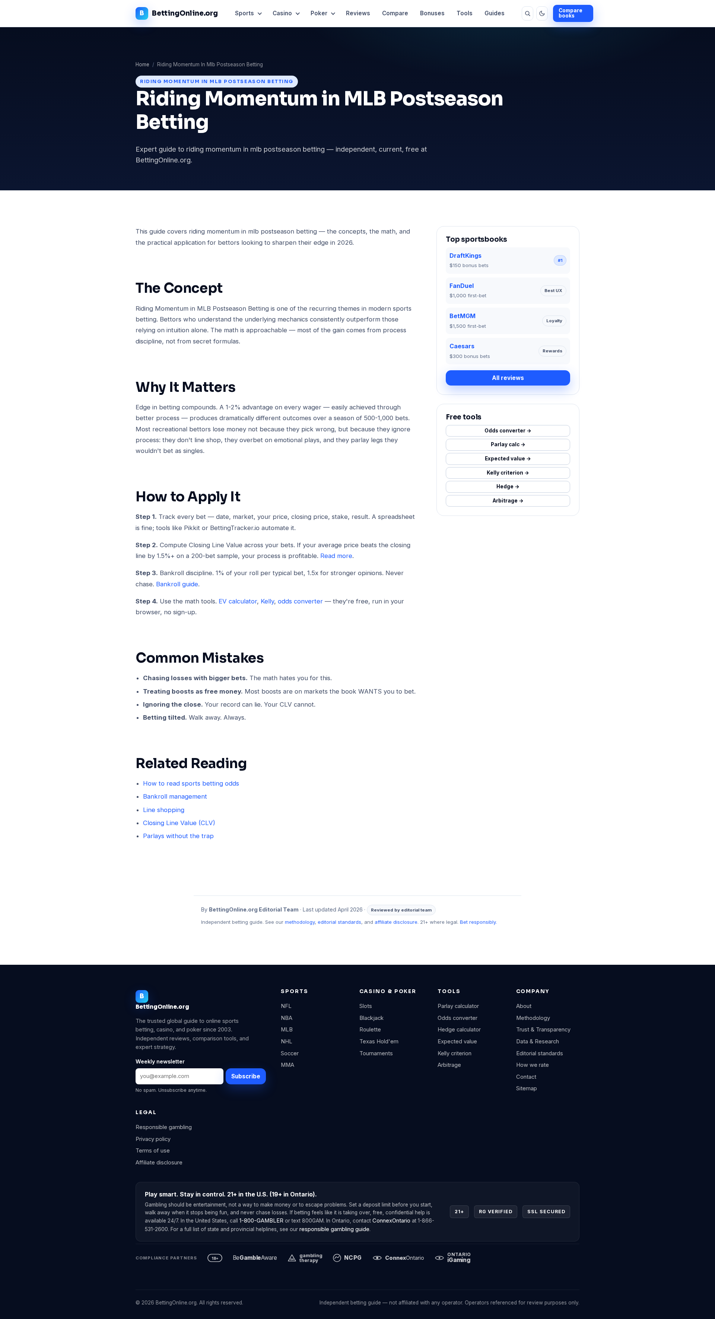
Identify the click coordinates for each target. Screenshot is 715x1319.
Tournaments (376, 1053)
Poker (319, 13)
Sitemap (526, 1088)
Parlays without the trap (178, 836)
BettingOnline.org (185, 13)
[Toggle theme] (542, 13)
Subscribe (245, 1076)
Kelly (267, 601)
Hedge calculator (459, 1029)
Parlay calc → (508, 444)
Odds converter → (507, 431)
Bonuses (432, 13)
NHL (286, 1041)
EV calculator (238, 601)
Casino (282, 13)
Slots (365, 1006)
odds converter (300, 601)
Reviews (358, 13)
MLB (287, 1029)
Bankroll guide (177, 584)
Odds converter (457, 1018)
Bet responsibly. (478, 922)
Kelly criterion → (508, 473)
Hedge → (507, 486)
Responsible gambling (164, 1127)
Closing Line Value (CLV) (179, 823)
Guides (494, 13)
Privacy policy (153, 1139)
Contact (526, 1077)
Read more (336, 555)
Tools (465, 13)
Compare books (570, 13)
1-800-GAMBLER (261, 1220)
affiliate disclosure (396, 922)
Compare (395, 13)
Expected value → (508, 459)
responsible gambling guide (334, 1229)
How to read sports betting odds (191, 783)
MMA (287, 1065)
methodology (300, 922)
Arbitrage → (508, 501)
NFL (286, 1006)
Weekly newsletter (160, 1061)
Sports (244, 13)
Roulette (370, 1029)
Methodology (533, 1018)
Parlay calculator (458, 1006)
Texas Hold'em (378, 1041)
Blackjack (371, 1018)
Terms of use (153, 1150)
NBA (286, 1018)
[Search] (527, 13)
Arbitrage (449, 1065)
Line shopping (163, 810)
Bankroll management (175, 796)
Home (142, 64)
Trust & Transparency (543, 1029)
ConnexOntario (391, 1220)
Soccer (290, 1053)
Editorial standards (539, 1053)
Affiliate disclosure (159, 1162)
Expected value (457, 1041)
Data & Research (537, 1041)
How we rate (532, 1065)
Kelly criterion (454, 1053)
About (523, 1006)
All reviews (508, 377)
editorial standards (339, 922)
